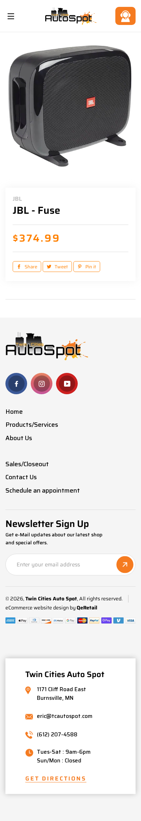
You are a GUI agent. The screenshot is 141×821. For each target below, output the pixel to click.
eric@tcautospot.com (65, 716)
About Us (18, 438)
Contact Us (125, 16)
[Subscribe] (124, 564)
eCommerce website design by (40, 608)
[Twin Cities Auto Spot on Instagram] (41, 383)
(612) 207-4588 (57, 735)
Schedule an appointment (42, 490)
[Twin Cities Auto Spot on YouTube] (67, 383)
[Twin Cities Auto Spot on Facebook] (16, 383)
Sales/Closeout (27, 464)
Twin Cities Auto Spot (51, 599)
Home (14, 411)
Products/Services (31, 424)
